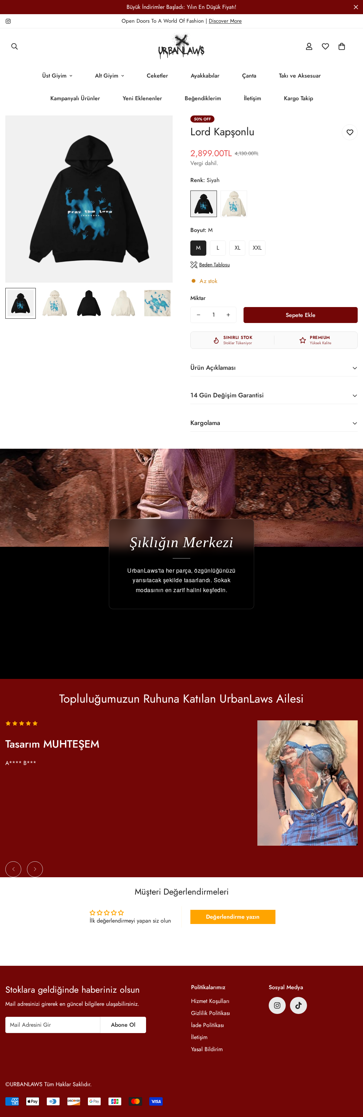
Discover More (225, 21)
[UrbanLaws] (181, 46)
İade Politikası (207, 1025)
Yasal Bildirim (207, 1049)
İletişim (252, 98)
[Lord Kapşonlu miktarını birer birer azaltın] (198, 315)
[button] (342, 46)
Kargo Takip (298, 98)
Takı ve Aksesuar (300, 76)
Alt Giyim (106, 76)
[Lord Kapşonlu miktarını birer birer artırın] (228, 315)
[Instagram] (8, 21)
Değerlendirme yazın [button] (232, 917)
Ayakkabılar (205, 76)
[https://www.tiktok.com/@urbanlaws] (298, 1005)
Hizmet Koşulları (210, 1001)
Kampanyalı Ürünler (75, 98)
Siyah (203, 204)
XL (237, 248)
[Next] (35, 869)
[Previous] (13, 869)
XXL (257, 248)
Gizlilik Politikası (210, 1013)
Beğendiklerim (203, 98)
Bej (233, 204)
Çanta (249, 76)
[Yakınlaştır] (158, 130)
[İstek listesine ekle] (350, 132)
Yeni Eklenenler (142, 98)
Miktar (198, 298)
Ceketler (157, 76)
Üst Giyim (54, 76)
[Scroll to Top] (349, 1078)
